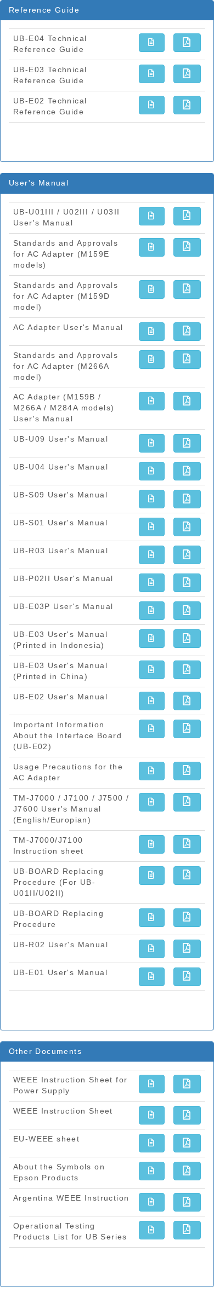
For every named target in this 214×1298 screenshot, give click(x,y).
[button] (152, 42)
